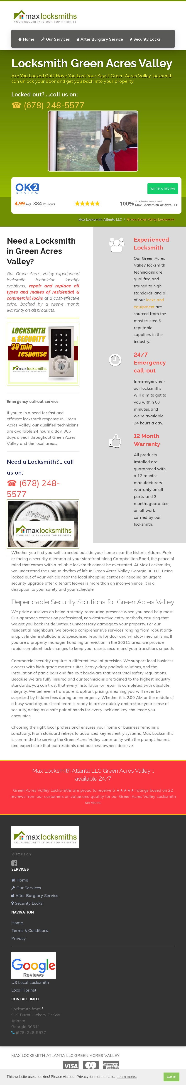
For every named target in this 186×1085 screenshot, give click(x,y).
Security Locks (147, 39)
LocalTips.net (23, 990)
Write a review (162, 188)
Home (28, 39)
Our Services (58, 39)
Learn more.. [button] (127, 1077)
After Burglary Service (102, 39)
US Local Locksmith (30, 982)
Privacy (18, 938)
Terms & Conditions (29, 930)
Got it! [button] (171, 1077)
